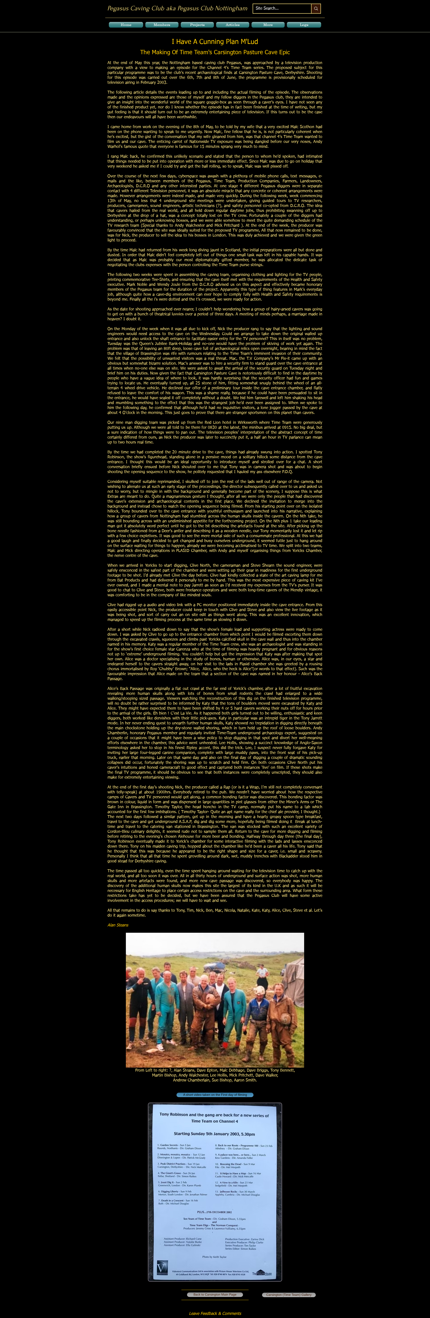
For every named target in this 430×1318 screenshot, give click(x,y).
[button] (162, 25)
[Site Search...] (315, 8)
